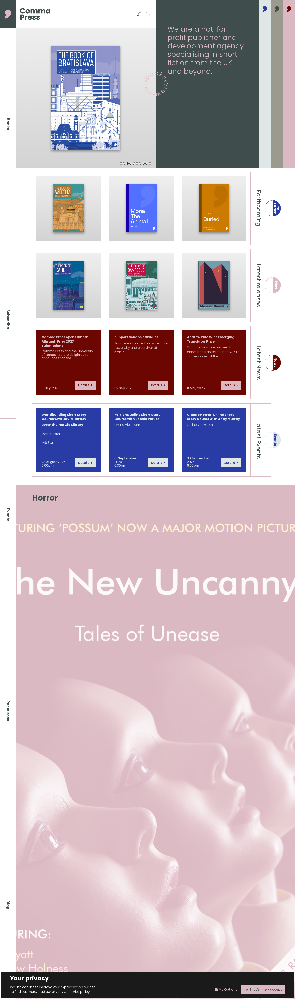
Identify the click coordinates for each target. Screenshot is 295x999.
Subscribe (8, 319)
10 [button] (150, 163)
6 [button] (137, 163)
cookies (73, 991)
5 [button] (134, 163)
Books (8, 124)
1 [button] (121, 163)
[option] (86, 98)
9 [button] (146, 163)
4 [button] (130, 163)
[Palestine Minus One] (86, 98)
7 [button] (140, 163)
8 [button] (143, 163)
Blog (8, 905)
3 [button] (127, 163)
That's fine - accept (265, 989)
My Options (227, 989)
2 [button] (124, 163)
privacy (57, 991)
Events (8, 514)
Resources (8, 710)
